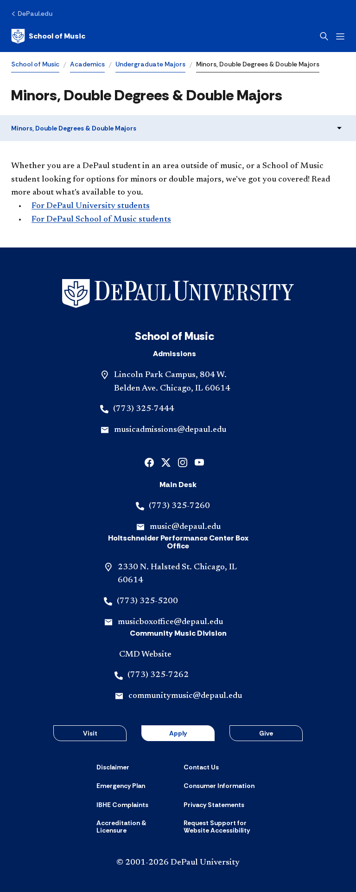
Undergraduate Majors (150, 64)
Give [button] (266, 733)
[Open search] (324, 36)
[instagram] (182, 462)
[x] (166, 462)
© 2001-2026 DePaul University (178, 863)
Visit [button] (90, 733)
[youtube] (199, 462)
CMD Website (145, 655)
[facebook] (149, 462)
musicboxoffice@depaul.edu (170, 622)
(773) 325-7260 (179, 506)
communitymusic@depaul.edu (185, 696)
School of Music (35, 64)
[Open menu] (340, 36)
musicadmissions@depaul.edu (170, 430)
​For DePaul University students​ (91, 206)
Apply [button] (178, 733)
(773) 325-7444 (143, 409)
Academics (87, 64)
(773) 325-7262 (158, 675)
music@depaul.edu (185, 527)
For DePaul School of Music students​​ (101, 219)
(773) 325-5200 (147, 601)
